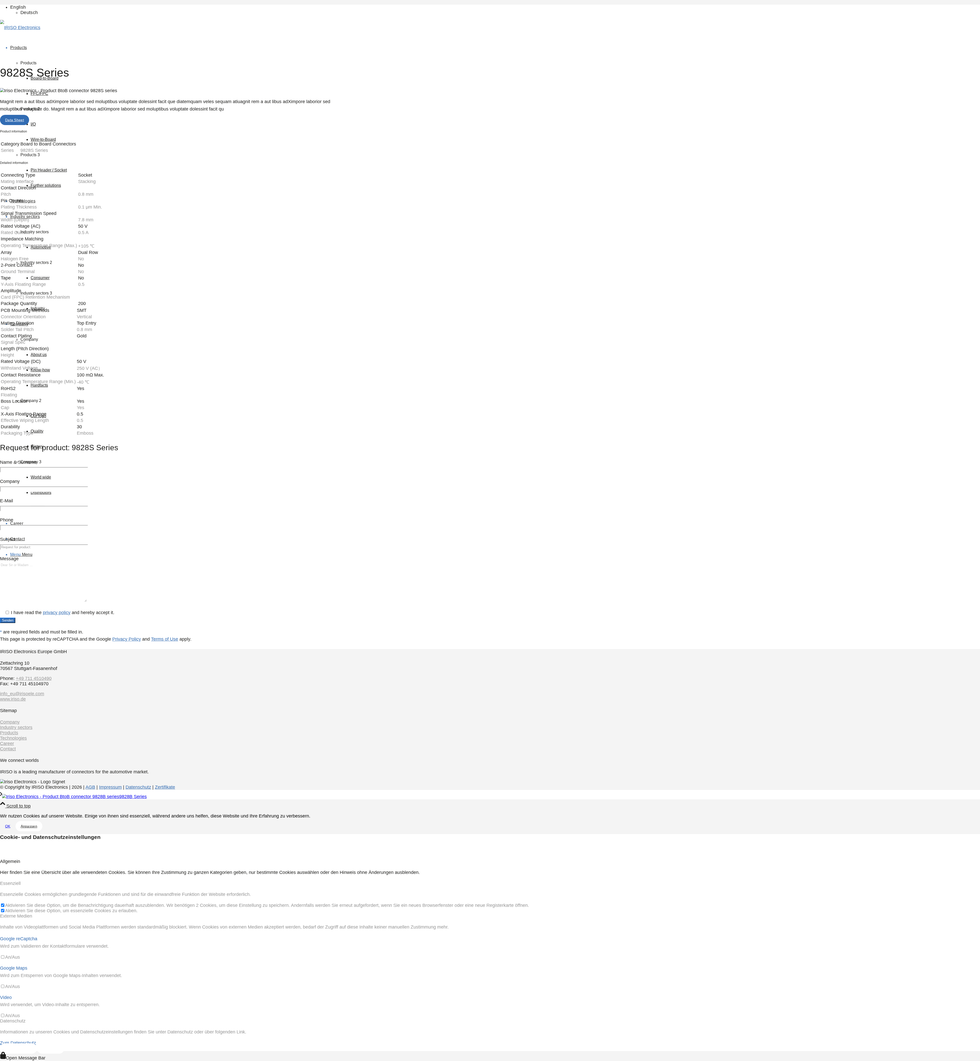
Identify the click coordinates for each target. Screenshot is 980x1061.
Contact (8, 748)
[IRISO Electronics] (20, 27)
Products (9, 732)
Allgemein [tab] (10, 861)
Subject (7, 539)
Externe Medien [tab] (16, 916)
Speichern (50, 1048)
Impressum (110, 787)
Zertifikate (165, 787)
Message (9, 558)
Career (7, 743)
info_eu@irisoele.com (22, 693)
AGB (90, 787)
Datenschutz (138, 787)
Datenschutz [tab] (13, 1020)
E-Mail (6, 500)
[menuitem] (172, 10)
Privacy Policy (126, 639)
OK (7, 826)
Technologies (13, 738)
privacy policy (56, 612)
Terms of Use (164, 639)
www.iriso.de (13, 699)
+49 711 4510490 (34, 678)
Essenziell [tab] (10, 883)
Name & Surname (18, 462)
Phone (6, 519)
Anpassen (29, 826)
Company (10, 481)
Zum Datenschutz (18, 1042)
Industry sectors (16, 727)
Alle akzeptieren (18, 1048)
